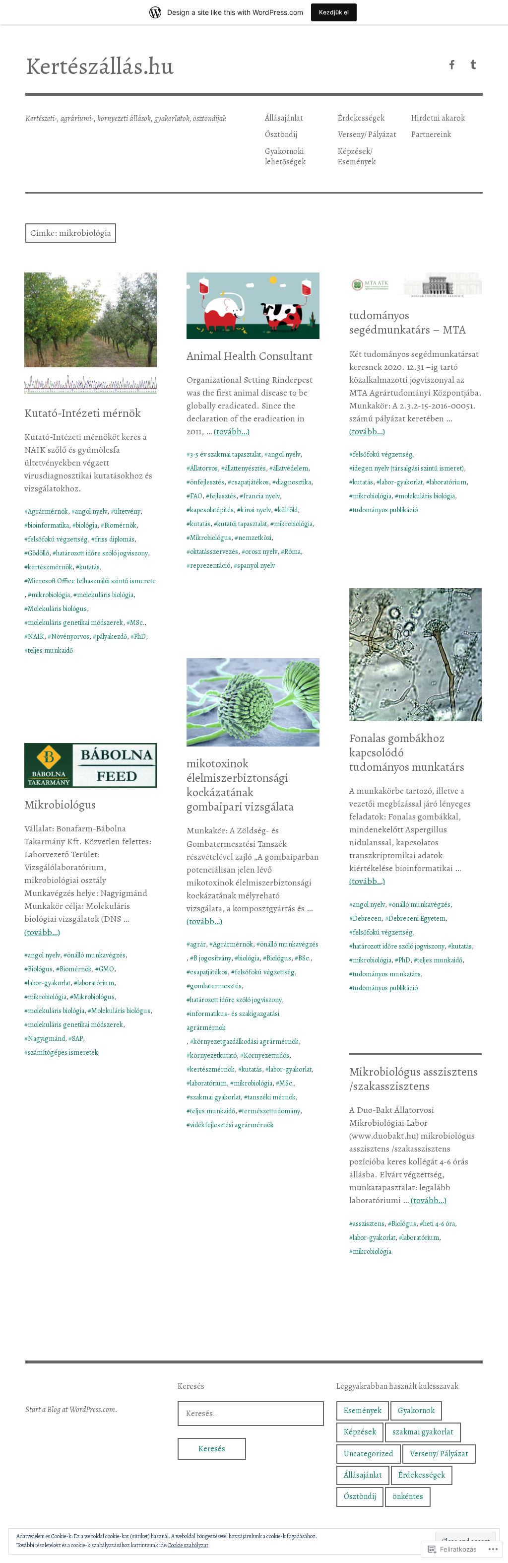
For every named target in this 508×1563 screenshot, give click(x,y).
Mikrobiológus (210, 538)
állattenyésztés (245, 468)
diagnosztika (293, 482)
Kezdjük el (334, 12)
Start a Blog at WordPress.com (70, 1409)
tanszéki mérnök (272, 1097)
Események (362, 1410)
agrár (198, 944)
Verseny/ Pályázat (367, 134)
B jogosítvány (212, 958)
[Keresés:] (251, 1413)
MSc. (137, 622)
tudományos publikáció (385, 510)
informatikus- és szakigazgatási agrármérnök (233, 1020)
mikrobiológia (50, 595)
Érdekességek (361, 118)
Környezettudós (266, 1055)
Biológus (278, 958)
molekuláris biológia (105, 595)
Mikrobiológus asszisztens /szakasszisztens (413, 1079)
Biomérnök (120, 525)
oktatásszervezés (214, 551)
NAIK (36, 636)
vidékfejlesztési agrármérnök (232, 1125)
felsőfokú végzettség (58, 539)
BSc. (304, 958)
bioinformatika (48, 525)
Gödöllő (38, 553)
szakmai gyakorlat (215, 1097)
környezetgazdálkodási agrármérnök (246, 1041)
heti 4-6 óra (439, 1223)
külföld (288, 510)
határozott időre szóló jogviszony (102, 553)
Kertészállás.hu (99, 66)
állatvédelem (290, 468)
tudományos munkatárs (387, 974)
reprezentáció (210, 565)
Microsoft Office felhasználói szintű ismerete (92, 581)
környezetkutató (213, 1055)
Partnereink (431, 134)
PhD (140, 636)
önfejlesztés (207, 482)
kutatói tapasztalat (242, 524)
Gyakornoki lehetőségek (285, 156)
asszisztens (368, 1223)
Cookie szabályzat (188, 1545)
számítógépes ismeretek (63, 1052)
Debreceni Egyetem (416, 918)
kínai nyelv (256, 510)
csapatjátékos (250, 482)
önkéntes (407, 1496)
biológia (86, 525)
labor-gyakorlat (401, 482)
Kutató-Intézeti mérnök (82, 413)
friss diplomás (114, 539)
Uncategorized (368, 1453)
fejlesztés (222, 496)
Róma (292, 551)
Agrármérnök (48, 511)
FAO (196, 496)
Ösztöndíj (281, 134)
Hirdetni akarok (438, 118)
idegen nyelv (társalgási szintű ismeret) (408, 468)
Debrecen (367, 918)
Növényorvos (70, 636)
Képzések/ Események (357, 156)
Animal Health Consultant (250, 356)
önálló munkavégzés (421, 904)
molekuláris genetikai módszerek (75, 622)
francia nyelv (261, 496)
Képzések (360, 1432)
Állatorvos (204, 468)
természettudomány (271, 1111)
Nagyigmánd (46, 1038)
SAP (77, 1038)
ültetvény (127, 511)
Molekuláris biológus (57, 608)
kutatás (89, 567)
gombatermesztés (216, 986)
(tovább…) (232, 431)
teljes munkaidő (50, 650)
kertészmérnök (50, 567)
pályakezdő (111, 636)
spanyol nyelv (256, 565)
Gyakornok (416, 1410)
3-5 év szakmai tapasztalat (225, 454)
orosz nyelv (261, 551)
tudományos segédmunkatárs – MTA (407, 322)
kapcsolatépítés (212, 510)
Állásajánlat (284, 118)
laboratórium (448, 482)
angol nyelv (91, 511)
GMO (106, 969)
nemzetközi (254, 538)
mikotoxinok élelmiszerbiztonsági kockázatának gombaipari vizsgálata (240, 785)
